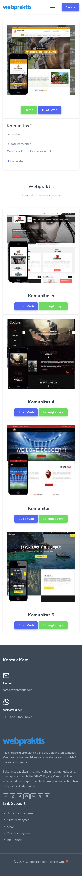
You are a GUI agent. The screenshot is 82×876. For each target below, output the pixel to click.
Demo (29, 110)
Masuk (70, 7)
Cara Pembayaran (18, 833)
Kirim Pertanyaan (18, 820)
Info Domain (15, 840)
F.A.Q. (10, 827)
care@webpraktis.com (17, 690)
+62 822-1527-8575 (18, 717)
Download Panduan (20, 813)
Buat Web (49, 110)
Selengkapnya (53, 306)
